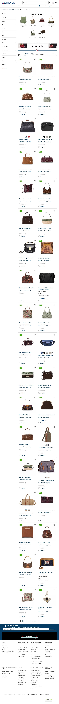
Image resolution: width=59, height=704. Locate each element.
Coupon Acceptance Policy (8, 651)
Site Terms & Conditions (32, 694)
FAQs (32, 653)
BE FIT (46, 646)
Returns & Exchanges (36, 656)
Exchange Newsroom (35, 675)
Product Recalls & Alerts (36, 663)
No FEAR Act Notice (49, 678)
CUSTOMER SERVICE (36, 642)
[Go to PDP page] (27, 126)
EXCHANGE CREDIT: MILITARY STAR (9, 668)
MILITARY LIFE (48, 642)
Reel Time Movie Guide (23, 651)
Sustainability (34, 682)
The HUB (47, 651)
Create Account (34, 646)
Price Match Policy (6, 653)
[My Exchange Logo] (11, 3)
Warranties (33, 659)
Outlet (14, 5)
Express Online (21, 646)
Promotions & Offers (6, 673)
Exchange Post (34, 677)
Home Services (21, 656)
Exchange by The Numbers (37, 673)
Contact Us (33, 651)
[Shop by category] (21, 2)
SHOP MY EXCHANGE (23, 642)
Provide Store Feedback (23, 647)
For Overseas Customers (36, 661)
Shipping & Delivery (35, 658)
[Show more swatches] (52, 353)
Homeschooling (48, 647)
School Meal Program (50, 649)
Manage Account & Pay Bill (8, 671)
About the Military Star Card (8, 675)
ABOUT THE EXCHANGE (37, 667)
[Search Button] (46, 3)
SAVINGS (4, 642)
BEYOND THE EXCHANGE (48, 668)
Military (19, 5)
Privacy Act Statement (45, 694)
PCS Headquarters (49, 653)
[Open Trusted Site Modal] (48, 700)
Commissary (48, 675)
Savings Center (5, 647)
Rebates (4, 649)
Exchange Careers (22, 673)
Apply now (4, 676)
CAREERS (20, 667)
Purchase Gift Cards (22, 654)
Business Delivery (22, 649)
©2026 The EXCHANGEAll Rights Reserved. (14, 694)
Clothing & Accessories (13, 9)
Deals (3, 5)
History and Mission (35, 670)
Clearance (8, 5)
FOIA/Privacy (34, 684)
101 (35, 621)
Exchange (4, 9)
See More (37, 42)
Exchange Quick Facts (36, 672)
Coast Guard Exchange (50, 676)
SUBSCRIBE (52, 629)
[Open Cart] (56, 2)
